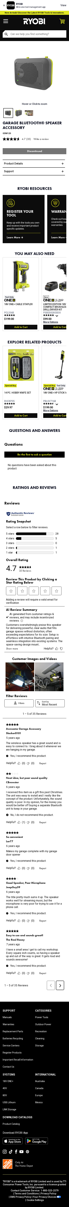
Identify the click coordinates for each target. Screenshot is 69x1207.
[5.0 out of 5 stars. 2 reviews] (10, 403)
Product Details (13, 163)
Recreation (41, 1031)
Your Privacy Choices (44, 1197)
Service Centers (11, 1045)
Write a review (41, 139)
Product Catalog (11, 1124)
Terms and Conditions (27, 1193)
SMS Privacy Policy (20, 1197)
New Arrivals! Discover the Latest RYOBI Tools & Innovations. (34, 13)
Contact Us (8, 1066)
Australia (40, 1081)
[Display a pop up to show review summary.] (57, 317)
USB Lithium (9, 1102)
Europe (39, 1095)
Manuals (7, 1017)
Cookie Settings (35, 1200)
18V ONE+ (8, 1081)
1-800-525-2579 (49, 1190)
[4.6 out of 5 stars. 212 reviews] (49, 403)
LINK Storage (9, 1109)
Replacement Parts (13, 1031)
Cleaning (39, 1038)
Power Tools (41, 1017)
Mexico (39, 1102)
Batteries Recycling (13, 1038)
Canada (39, 1088)
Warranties (8, 1024)
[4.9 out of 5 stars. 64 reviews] (49, 315)
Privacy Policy (48, 1193)
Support (9, 171)
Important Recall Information (18, 1059)
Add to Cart (20, 327)
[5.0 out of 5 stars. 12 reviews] (10, 315)
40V (5, 1088)
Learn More (13, 237)
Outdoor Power (43, 1024)
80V (5, 1095)
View (63, 5)
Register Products (12, 1052)
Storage (39, 1045)
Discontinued (34, 151)
